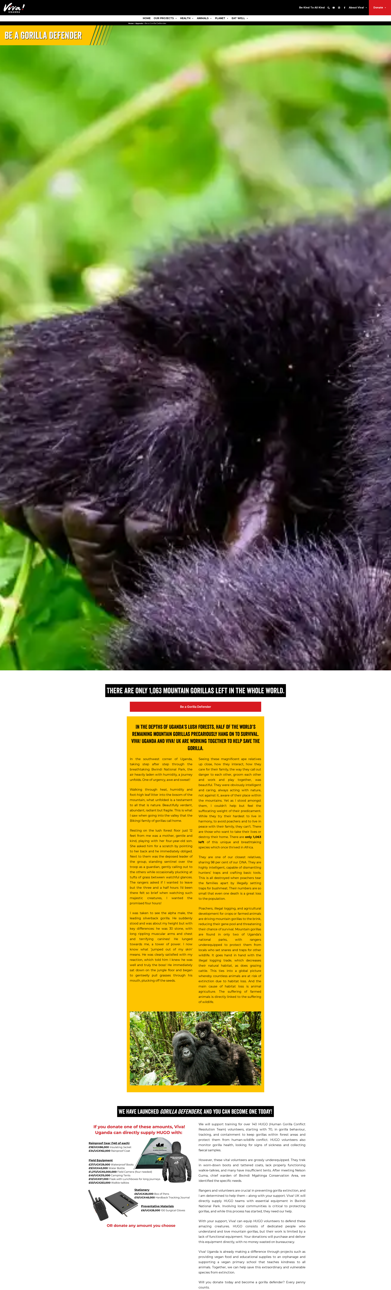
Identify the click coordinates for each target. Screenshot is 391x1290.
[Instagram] (339, 7)
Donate (378, 7)
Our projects (164, 18)
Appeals (139, 23)
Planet (220, 18)
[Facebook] (344, 7)
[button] (328, 8)
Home (147, 18)
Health (185, 18)
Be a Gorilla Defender (195, 707)
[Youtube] (333, 7)
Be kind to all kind (312, 7)
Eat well (238, 18)
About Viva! (356, 7)
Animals (203, 18)
